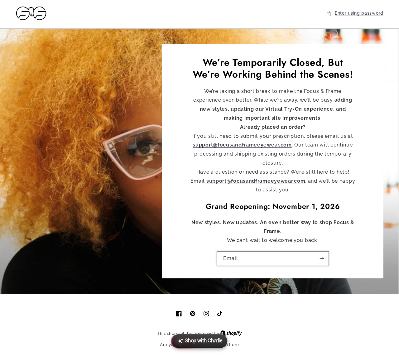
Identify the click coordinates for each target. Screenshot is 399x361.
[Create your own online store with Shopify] (231, 333)
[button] (354, 13)
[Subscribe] (322, 258)
